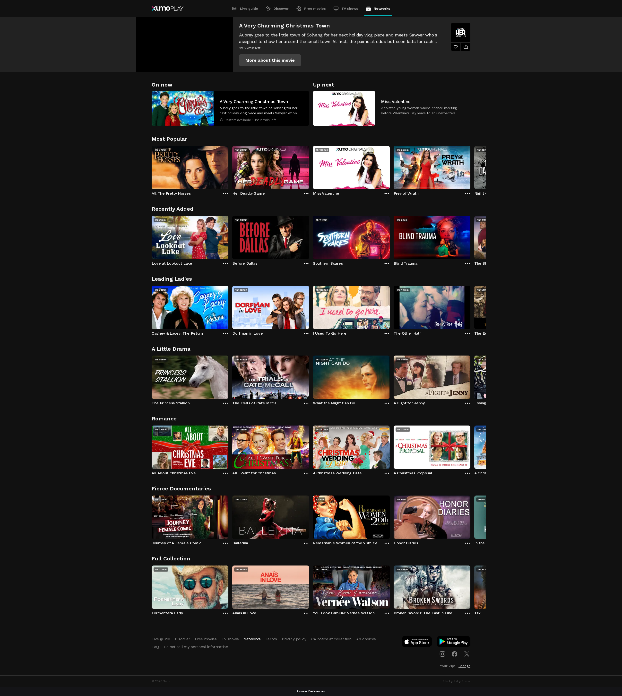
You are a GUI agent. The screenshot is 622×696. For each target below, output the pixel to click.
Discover (281, 8)
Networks (382, 8)
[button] (270, 60)
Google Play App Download (453, 642)
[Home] (167, 8)
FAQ (155, 646)
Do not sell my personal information (196, 646)
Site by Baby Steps (456, 681)
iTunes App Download (417, 642)
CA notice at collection (331, 639)
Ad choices (366, 639)
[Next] (470, 166)
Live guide (249, 8)
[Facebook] (454, 654)
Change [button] (464, 666)
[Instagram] (442, 654)
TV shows (349, 8)
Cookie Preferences (311, 691)
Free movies (315, 8)
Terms (271, 639)
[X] (466, 654)
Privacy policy (294, 639)
